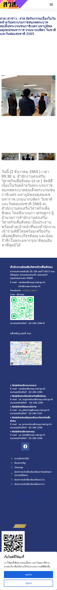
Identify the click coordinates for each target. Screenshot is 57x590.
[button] (51, 4)
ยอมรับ (28, 574)
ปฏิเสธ (28, 583)
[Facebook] (25, 446)
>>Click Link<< (30, 290)
